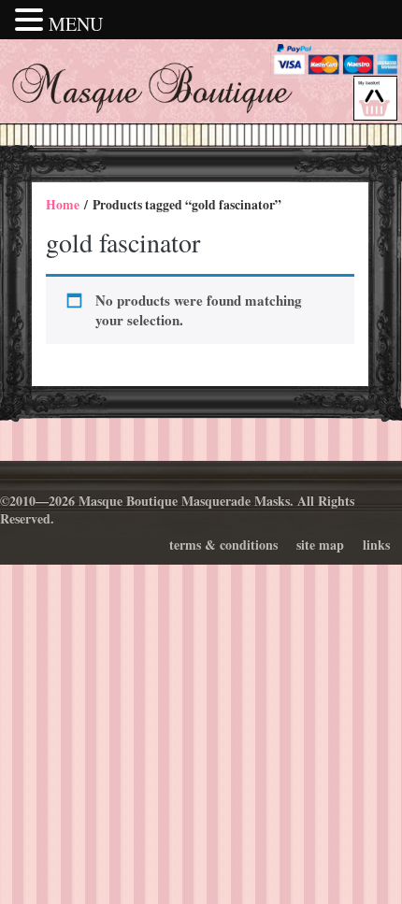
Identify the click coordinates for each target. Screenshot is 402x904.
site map (320, 544)
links (376, 544)
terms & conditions (223, 544)
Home (62, 204)
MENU (76, 23)
